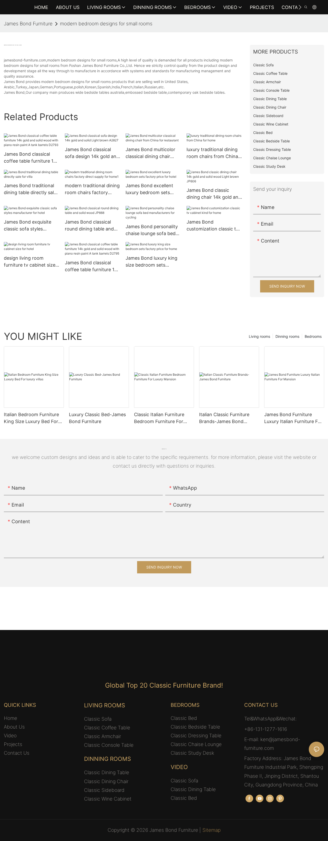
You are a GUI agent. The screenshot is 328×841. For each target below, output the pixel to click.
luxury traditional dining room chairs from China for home (212, 153)
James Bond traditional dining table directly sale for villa (30, 189)
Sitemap (211, 830)
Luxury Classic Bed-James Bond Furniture (97, 418)
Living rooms (259, 336)
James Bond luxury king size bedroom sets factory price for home (151, 261)
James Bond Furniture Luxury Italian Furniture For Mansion (293, 418)
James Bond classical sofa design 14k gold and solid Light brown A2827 (92, 153)
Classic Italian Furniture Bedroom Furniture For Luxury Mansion (159, 418)
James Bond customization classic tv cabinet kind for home (213, 225)
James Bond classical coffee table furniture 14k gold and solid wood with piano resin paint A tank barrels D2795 (92, 266)
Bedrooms (313, 336)
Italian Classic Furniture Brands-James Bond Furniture (224, 418)
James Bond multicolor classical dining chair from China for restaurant (150, 153)
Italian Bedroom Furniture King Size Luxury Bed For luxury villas (31, 418)
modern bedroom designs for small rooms (106, 24)
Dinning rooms (287, 336)
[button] (300, 7)
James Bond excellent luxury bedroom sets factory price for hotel (149, 189)
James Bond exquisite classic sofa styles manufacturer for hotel (28, 225)
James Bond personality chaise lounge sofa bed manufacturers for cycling (152, 230)
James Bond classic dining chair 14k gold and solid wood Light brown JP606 (214, 194)
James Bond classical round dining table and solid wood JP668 (89, 225)
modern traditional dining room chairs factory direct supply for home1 (92, 189)
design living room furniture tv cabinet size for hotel (29, 261)
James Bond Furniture (28, 24)
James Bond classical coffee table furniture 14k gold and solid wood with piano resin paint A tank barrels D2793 (31, 157)
